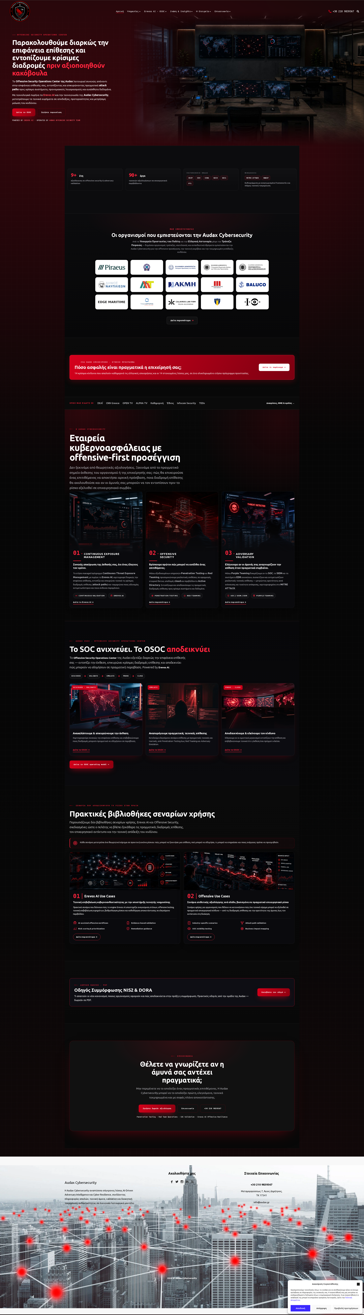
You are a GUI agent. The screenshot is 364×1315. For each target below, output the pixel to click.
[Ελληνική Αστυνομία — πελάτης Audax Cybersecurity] (146, 267)
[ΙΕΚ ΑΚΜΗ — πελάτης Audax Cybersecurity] (182, 285)
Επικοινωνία (187, 1108)
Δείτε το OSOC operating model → (91, 764)
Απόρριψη (321, 1308)
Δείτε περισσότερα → (159, 602)
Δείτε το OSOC (23, 112)
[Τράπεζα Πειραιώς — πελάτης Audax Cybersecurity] (111, 267)
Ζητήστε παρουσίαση (51, 112)
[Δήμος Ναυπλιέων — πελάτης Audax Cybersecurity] (111, 285)
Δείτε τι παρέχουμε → (274, 367)
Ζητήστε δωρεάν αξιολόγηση (157, 1108)
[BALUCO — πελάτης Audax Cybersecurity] (252, 285)
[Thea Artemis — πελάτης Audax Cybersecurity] (146, 302)
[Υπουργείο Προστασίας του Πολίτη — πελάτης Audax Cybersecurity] (182, 267)
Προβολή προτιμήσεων (346, 1308)
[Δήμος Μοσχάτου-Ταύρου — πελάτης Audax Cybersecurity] (146, 285)
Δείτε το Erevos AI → (83, 602)
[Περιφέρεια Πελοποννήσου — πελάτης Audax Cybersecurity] (252, 267)
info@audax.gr (261, 1202)
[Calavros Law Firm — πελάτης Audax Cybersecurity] (182, 302)
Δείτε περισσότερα (182, 320)
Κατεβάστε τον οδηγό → (273, 992)
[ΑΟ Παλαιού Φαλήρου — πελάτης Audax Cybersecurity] (217, 302)
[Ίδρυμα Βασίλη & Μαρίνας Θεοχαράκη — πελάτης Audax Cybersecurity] (252, 302)
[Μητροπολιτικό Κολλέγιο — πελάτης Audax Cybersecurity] (217, 285)
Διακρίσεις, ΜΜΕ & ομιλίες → (280, 403)
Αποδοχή (300, 1308)
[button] (358, 1284)
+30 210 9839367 (212, 1108)
